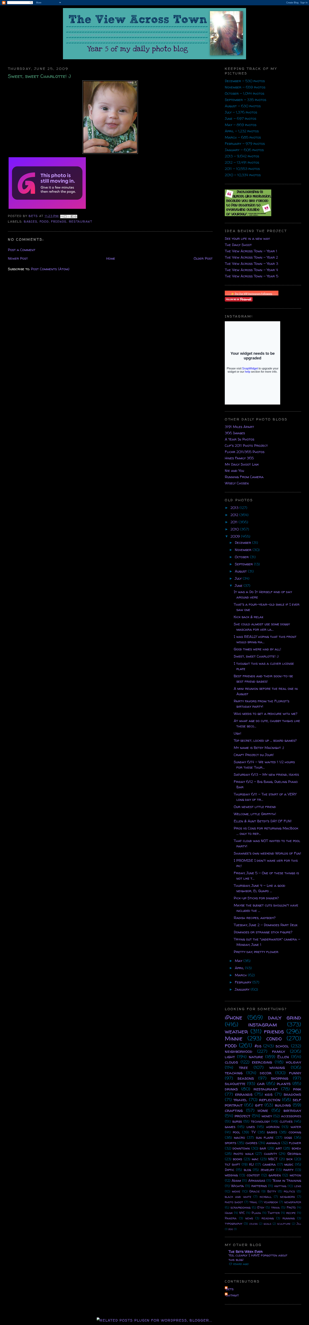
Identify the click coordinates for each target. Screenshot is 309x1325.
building (283, 1105)
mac (255, 1158)
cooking (295, 1132)
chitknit (232, 1295)
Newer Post (18, 258)
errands (243, 1094)
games (230, 1126)
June (239, 585)
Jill (298, 1224)
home (263, 1110)
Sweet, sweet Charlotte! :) (256, 656)
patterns (259, 1185)
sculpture (284, 1224)
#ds (257, 1046)
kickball (266, 1196)
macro (239, 1137)
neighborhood (238, 1051)
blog (247, 1169)
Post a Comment (21, 249)
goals (267, 1224)
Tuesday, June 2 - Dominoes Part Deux (265, 924)
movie (236, 1191)
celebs (253, 1224)
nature (256, 1057)
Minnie (233, 1038)
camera (269, 1164)
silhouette (235, 1083)
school (282, 1046)
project (242, 1116)
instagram (262, 1024)
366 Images (235, 433)
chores (251, 1142)
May (239, 960)
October (242, 556)
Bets (34, 216)
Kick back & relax (248, 616)
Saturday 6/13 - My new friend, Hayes (266, 774)
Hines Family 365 (239, 458)
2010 (235, 529)
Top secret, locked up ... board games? (265, 740)
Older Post (203, 258)
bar (263, 1148)
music (288, 1164)
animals (273, 1142)
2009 (235, 536)
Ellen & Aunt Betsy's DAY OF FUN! (263, 821)
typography (233, 1223)
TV (253, 1132)
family (278, 1051)
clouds (231, 1062)
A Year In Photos (239, 439)
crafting (234, 1110)
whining (277, 1067)
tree (243, 1067)
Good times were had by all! (257, 649)
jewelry (267, 1169)
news (249, 1218)
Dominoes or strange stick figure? (263, 932)
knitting (280, 1186)
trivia (275, 1207)
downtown (241, 1148)
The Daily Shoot (238, 244)
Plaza (256, 1213)
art (279, 1148)
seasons (245, 1078)
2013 (234, 507)
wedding (231, 1175)
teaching (234, 1073)
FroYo (291, 1207)
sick (289, 1158)
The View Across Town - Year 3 (251, 263)
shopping (279, 1078)
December (243, 542)
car (261, 1083)
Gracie (254, 1191)
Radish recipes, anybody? (255, 917)
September (244, 564)
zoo (230, 1229)
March (241, 975)
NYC (242, 1213)
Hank (229, 1213)
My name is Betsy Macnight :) (259, 747)
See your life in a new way (247, 238)
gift (259, 1105)
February (243, 982)
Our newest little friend (255, 806)
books (237, 1158)
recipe (291, 1213)
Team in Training (286, 1180)
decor (265, 1073)
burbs (237, 1121)
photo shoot (234, 1202)
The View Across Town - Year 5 (251, 276)
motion (295, 1175)
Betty (271, 1191)
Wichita (237, 1185)
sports (230, 1142)
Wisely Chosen (237, 483)
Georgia (294, 1153)
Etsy (260, 1207)
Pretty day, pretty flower (256, 951)
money (267, 1116)
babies (30, 221)
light (230, 1057)
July (239, 578)
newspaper (292, 1202)
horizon (272, 1126)
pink (297, 1089)
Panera (231, 1218)
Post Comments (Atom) (50, 268)
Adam (236, 1180)
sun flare (265, 1137)
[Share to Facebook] (72, 216)
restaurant (80, 221)
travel (240, 1100)
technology (260, 1121)
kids (269, 1094)
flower (295, 1142)
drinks (231, 1089)
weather (236, 1031)
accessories (291, 1116)
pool (236, 1132)
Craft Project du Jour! (254, 754)
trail (253, 1202)
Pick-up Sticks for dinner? (256, 898)
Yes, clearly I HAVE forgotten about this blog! (258, 1257)
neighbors (287, 1196)
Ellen (283, 1057)
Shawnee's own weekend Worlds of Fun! (267, 853)
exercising (262, 1062)
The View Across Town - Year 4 (251, 269)
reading (268, 1218)
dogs (288, 1137)
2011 (234, 522)
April (240, 967)
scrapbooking (240, 1207)
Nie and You (234, 470)
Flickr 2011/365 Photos (244, 451)
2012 (234, 514)
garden (275, 1175)
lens (297, 1186)
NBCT (273, 1158)
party (288, 1169)
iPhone (233, 1017)
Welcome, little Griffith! (255, 813)
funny (295, 1073)
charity (270, 1153)
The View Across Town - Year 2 (251, 257)
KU (251, 1164)
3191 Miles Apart (239, 426)
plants (284, 1083)
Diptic (229, 1169)
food (44, 221)
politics (289, 1191)
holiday (293, 1062)
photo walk (244, 1153)
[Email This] (62, 216)
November (243, 549)
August (241, 571)
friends (59, 221)
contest (253, 1175)
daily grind (284, 1017)
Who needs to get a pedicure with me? (265, 713)
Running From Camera (244, 476)
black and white (238, 1196)
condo (274, 1038)
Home (110, 258)
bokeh (296, 1148)
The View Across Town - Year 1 (251, 251)
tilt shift (232, 1164)
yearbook (271, 1202)
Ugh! (237, 733)
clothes (286, 1121)
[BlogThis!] (65, 216)
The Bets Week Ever (246, 1251)
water (296, 1126)
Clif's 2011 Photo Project (246, 445)
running (289, 1218)
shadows (292, 1094)
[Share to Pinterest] (75, 216)
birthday (292, 1110)
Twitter (274, 1213)
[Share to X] (68, 216)
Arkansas (256, 1180)
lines (251, 1126)
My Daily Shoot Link (242, 464)
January (243, 989)
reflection (269, 1100)
